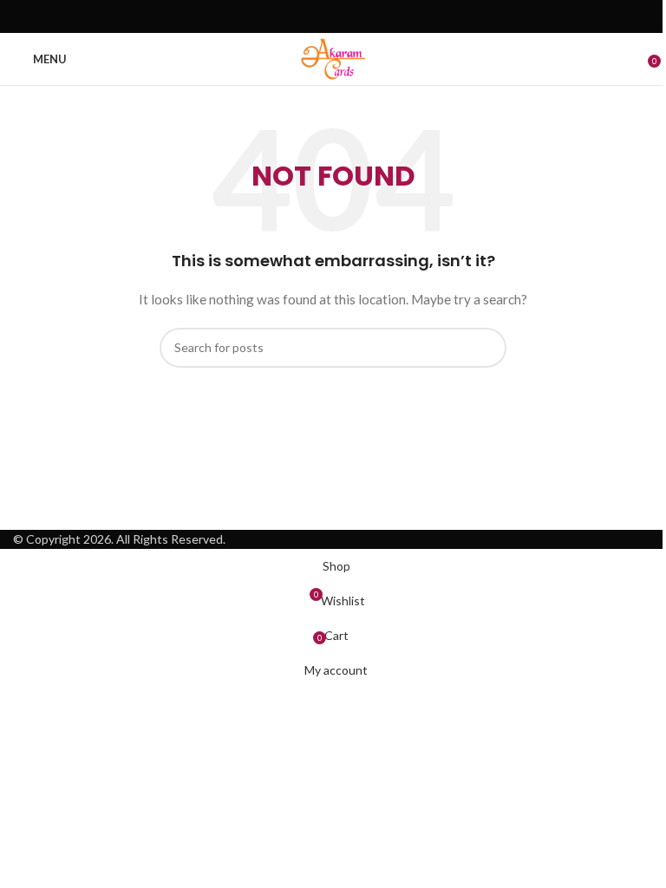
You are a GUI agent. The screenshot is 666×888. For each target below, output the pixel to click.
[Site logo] (332, 57)
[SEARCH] (486, 348)
